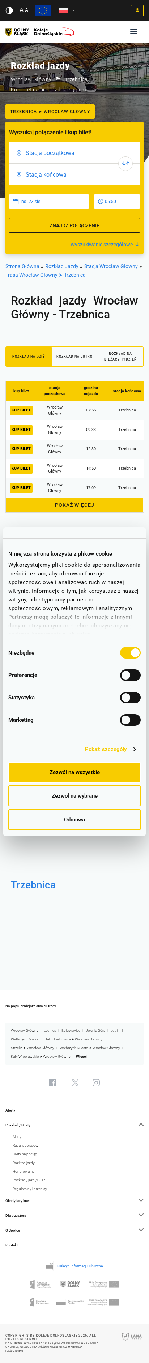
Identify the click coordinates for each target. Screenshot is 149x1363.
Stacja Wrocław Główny (111, 266)
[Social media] (53, 1082)
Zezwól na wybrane (75, 796)
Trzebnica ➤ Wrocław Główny (50, 111)
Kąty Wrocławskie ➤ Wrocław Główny (41, 1056)
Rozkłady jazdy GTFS (29, 1180)
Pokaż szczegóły (106, 749)
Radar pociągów (25, 1145)
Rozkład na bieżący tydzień (120, 356)
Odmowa (74, 819)
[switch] (130, 675)
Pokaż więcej (74, 505)
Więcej (81, 1056)
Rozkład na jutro (74, 356)
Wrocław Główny (24, 1030)
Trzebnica (33, 885)
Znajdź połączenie (74, 225)
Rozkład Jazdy (61, 266)
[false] (125, 163)
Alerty (10, 1110)
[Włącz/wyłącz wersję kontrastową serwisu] (9, 10)
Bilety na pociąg (25, 1154)
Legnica (50, 1030)
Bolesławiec (70, 1030)
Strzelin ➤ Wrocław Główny (32, 1048)
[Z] (74, 153)
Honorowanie (23, 1171)
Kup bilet (21, 410)
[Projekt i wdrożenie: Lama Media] (132, 1341)
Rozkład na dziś (28, 356)
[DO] (74, 174)
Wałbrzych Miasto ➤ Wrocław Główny (90, 1048)
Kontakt (11, 1245)
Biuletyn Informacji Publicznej (80, 1266)
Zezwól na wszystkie (75, 772)
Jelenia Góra (95, 1030)
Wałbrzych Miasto (25, 1039)
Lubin (115, 1030)
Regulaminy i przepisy (30, 1189)
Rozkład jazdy (24, 1163)
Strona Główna (22, 266)
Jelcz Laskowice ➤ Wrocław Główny (73, 1039)
